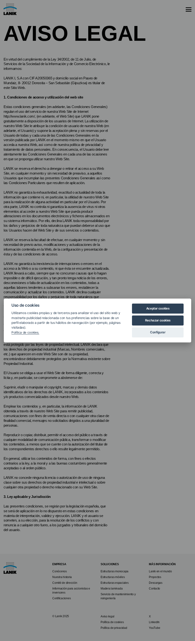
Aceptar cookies (158, 308)
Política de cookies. (25, 332)
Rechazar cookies (158, 320)
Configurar (157, 332)
